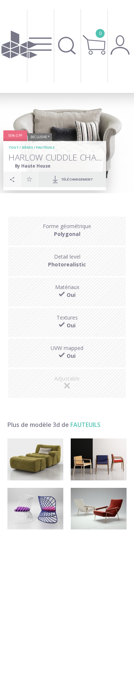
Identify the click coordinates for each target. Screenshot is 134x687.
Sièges (27, 147)
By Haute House (32, 166)
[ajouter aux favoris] (29, 179)
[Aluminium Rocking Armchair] (35, 509)
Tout (14, 147)
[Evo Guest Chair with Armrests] (99, 459)
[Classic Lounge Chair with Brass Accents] (99, 509)
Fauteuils (45, 147)
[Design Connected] (19, 46)
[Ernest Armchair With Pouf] (35, 459)
